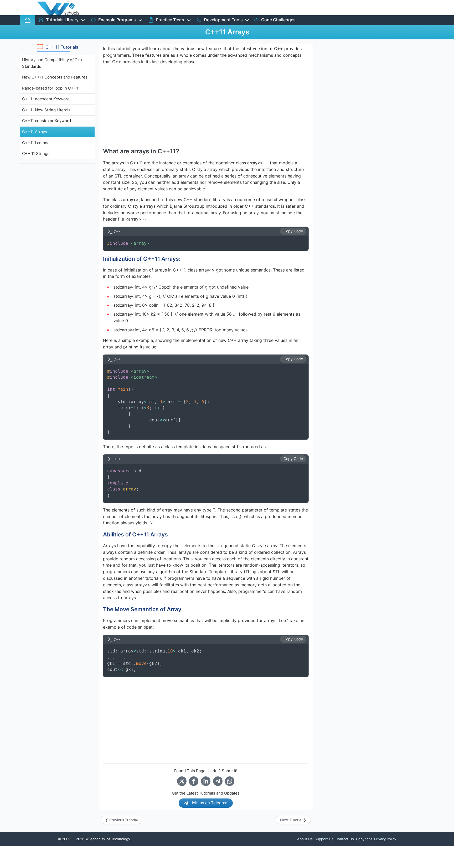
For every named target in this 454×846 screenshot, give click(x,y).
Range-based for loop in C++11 (51, 88)
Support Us (324, 839)
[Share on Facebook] (193, 781)
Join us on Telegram (210, 802)
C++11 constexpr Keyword (46, 120)
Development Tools (223, 19)
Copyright (364, 839)
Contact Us (345, 839)
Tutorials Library (62, 19)
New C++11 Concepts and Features (54, 77)
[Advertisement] (57, 246)
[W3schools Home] (58, 8)
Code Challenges (278, 19)
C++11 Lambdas (36, 142)
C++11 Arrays (34, 131)
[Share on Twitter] (182, 781)
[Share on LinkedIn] (205, 781)
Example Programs (117, 19)
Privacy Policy (385, 839)
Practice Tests (170, 19)
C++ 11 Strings (35, 153)
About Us (305, 839)
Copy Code (293, 231)
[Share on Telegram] (218, 781)
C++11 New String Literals (46, 109)
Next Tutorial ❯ (293, 820)
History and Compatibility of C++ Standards (52, 63)
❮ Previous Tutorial (121, 820)
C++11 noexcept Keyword (46, 98)
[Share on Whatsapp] (229, 781)
